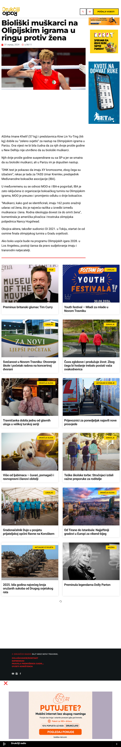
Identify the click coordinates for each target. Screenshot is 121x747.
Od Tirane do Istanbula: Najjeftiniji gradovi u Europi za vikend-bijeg (86, 532)
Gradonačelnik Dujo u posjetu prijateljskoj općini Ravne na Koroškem (28, 532)
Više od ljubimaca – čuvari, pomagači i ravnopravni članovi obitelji (28, 477)
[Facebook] (20, 673)
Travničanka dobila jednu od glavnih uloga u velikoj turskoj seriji (26, 422)
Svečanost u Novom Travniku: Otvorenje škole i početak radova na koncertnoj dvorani (29, 365)
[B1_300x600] (104, 123)
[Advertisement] (43, 112)
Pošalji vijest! (106, 12)
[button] (60, 683)
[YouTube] (13, 673)
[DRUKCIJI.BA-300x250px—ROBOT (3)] (104, 52)
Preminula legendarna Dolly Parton (87, 585)
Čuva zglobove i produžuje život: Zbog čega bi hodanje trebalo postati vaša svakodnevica (89, 365)
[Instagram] (16, 673)
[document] (60, 713)
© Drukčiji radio (21, 654)
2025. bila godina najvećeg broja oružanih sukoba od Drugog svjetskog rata (28, 588)
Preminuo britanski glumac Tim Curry (28, 307)
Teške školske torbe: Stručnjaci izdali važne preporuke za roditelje (88, 477)
